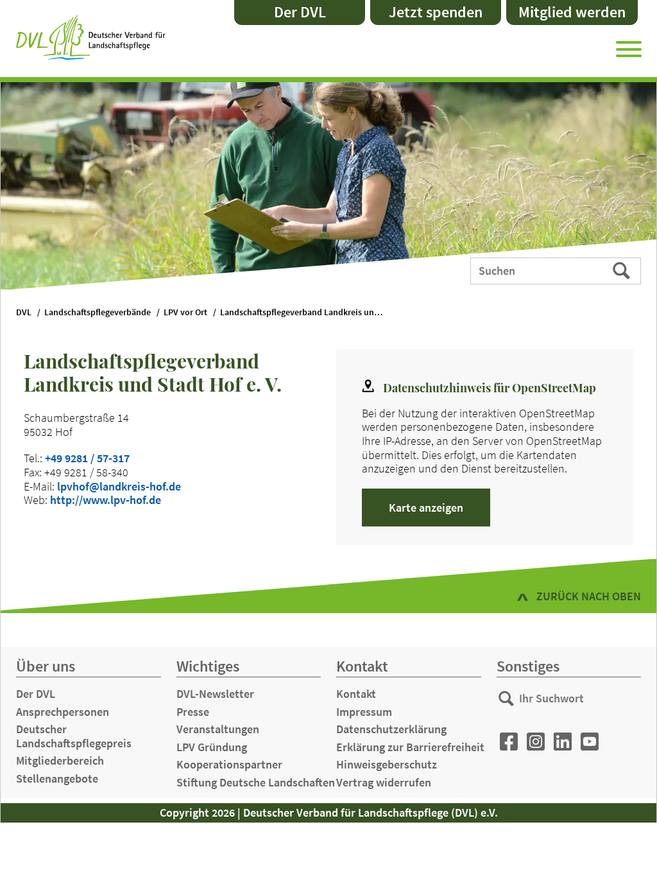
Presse (192, 711)
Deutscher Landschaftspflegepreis (74, 736)
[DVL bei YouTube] (590, 742)
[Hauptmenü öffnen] (629, 46)
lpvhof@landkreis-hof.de (119, 486)
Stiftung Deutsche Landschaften (255, 782)
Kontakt (356, 693)
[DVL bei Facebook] (509, 742)
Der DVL (300, 12)
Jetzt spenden (435, 12)
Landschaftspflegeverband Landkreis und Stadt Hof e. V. (310, 312)
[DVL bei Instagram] (536, 742)
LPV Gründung (211, 747)
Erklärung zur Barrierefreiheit (410, 747)
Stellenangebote (57, 778)
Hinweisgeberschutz (386, 764)
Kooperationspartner (229, 764)
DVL (23, 312)
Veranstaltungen (217, 729)
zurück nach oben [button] (588, 596)
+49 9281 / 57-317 (87, 458)
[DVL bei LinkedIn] (563, 742)
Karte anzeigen (426, 507)
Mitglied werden (572, 12)
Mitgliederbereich (60, 760)
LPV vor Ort (185, 312)
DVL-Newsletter (215, 693)
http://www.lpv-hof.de (105, 499)
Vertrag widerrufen (383, 782)
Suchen (622, 269)
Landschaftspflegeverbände (97, 312)
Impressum (364, 711)
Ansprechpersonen (62, 711)
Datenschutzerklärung (391, 729)
